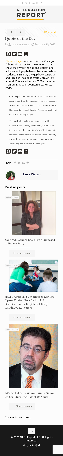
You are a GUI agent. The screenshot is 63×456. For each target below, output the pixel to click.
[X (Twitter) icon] (26, 3)
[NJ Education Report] (31, 14)
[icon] (41, 3)
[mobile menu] (59, 11)
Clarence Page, (13, 61)
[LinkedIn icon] (34, 3)
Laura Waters (19, 44)
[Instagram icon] (37, 3)
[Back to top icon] (31, 431)
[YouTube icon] (30, 3)
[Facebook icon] (23, 3)
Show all (51, 32)
